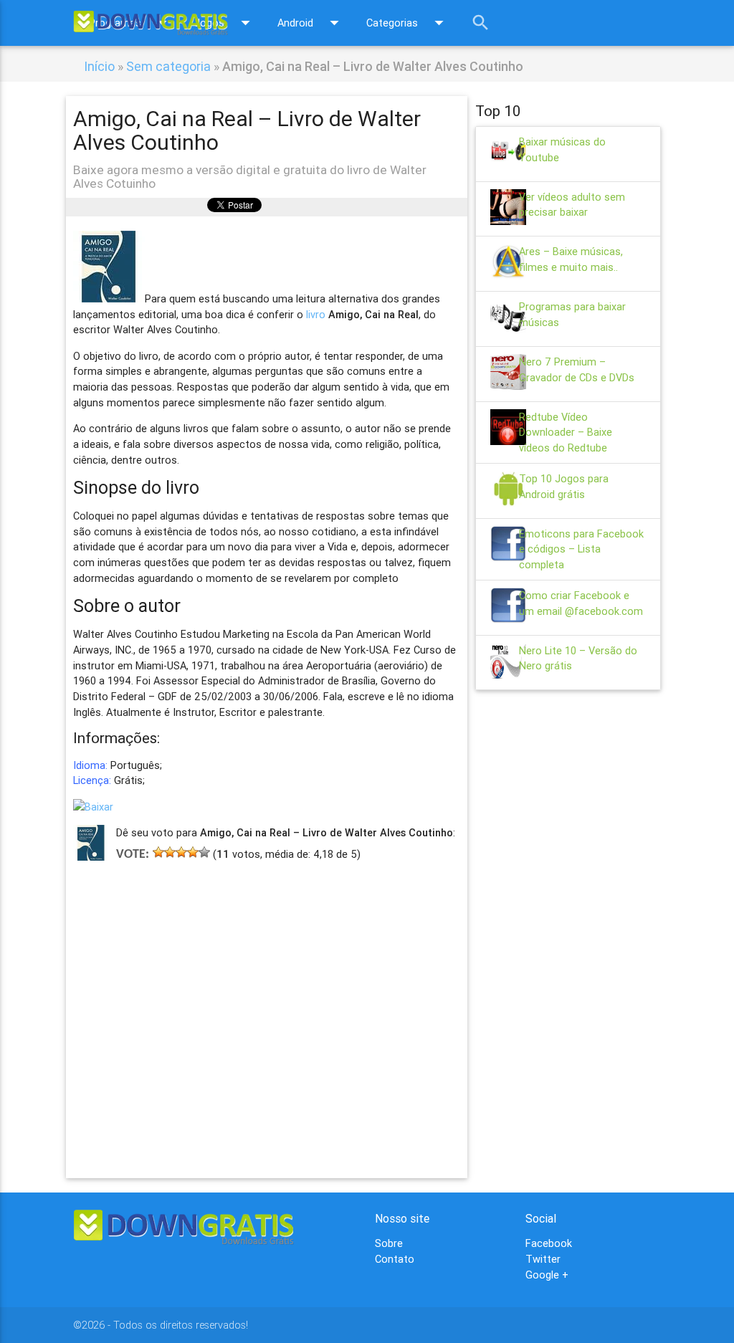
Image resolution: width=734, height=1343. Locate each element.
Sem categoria (168, 66)
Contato (394, 1259)
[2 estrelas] (170, 852)
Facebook (548, 1243)
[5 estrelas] (204, 852)
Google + (546, 1274)
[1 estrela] (158, 852)
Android (311, 22)
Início (99, 66)
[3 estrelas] (181, 852)
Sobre (389, 1243)
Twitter (543, 1259)
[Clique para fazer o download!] (93, 806)
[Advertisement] (266, 999)
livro (315, 314)
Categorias (407, 22)
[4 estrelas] (193, 852)
